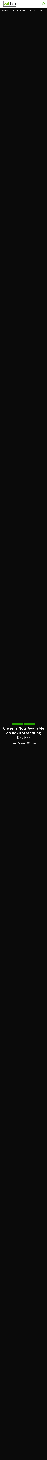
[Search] (43, 4)
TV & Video (29, 724)
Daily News (18, 724)
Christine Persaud (17, 743)
